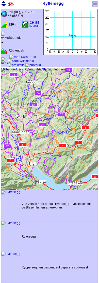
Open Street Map (36, 69)
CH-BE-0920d (34, 24)
